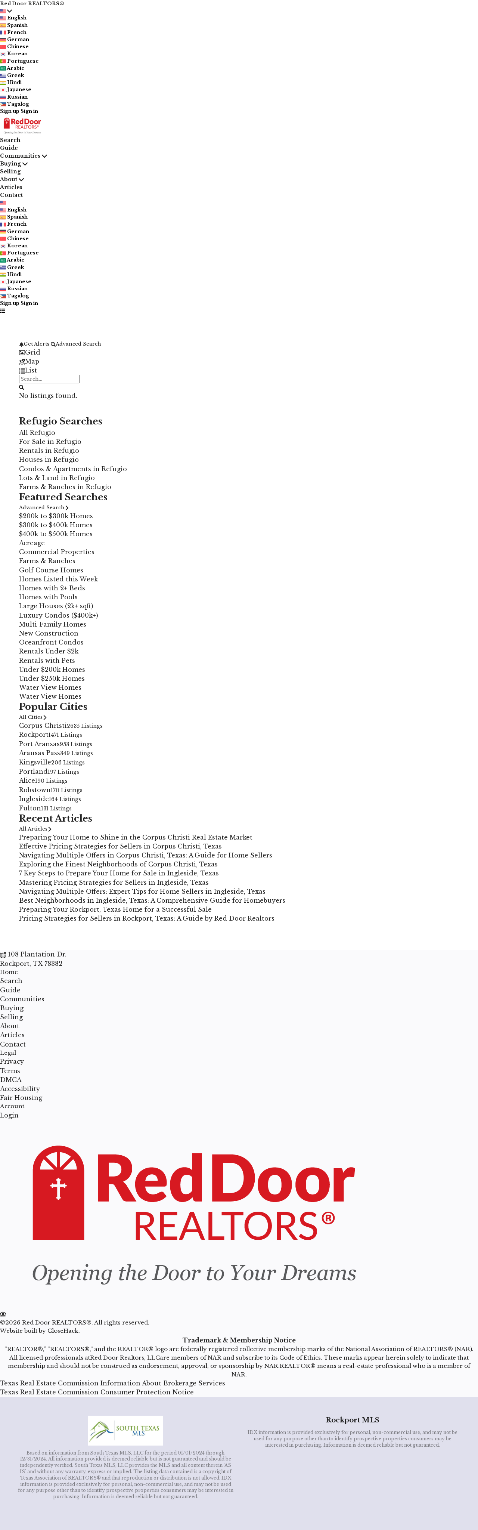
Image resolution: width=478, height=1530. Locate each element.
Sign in (29, 111)
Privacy (12, 1061)
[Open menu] (2, 310)
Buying (10, 163)
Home (9, 972)
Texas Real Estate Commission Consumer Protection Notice (97, 1392)
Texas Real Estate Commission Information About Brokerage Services (112, 1383)
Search (10, 140)
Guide (9, 148)
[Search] (21, 387)
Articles (11, 187)
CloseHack (62, 1330)
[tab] (239, 352)
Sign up (9, 111)
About (8, 179)
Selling (10, 171)
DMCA (10, 1080)
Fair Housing (21, 1097)
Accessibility (20, 1088)
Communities (20, 155)
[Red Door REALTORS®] (191, 1304)
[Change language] (6, 10)
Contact (11, 195)
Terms (10, 1071)
